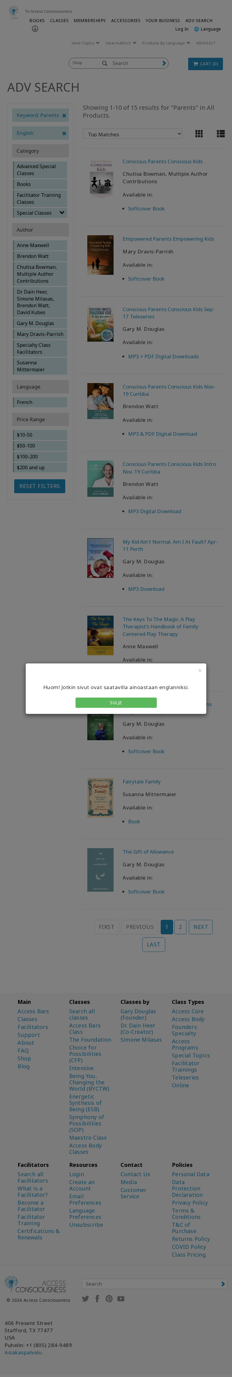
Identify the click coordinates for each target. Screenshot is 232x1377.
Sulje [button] (116, 702)
